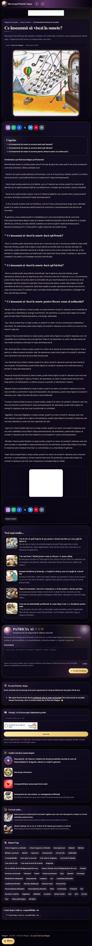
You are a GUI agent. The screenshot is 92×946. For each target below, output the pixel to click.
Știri (76, 894)
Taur (6, 899)
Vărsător (32, 899)
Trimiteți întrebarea (78, 671)
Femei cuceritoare (50, 873)
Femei (36, 873)
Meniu (8, 941)
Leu (51, 878)
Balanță (71, 848)
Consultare (9, 645)
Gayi (62, 873)
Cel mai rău (60, 853)
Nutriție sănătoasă (31, 884)
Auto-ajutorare (59, 848)
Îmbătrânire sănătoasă (14, 878)
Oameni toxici (47, 884)
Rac (81, 889)
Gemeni (70, 873)
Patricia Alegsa (17, 45)
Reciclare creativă (12, 894)
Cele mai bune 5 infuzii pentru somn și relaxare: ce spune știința (45, 556)
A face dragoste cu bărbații (15, 848)
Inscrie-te (46, 734)
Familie (83, 868)
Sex (70, 894)
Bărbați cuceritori (12, 853)
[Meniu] (42, 3)
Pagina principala (11, 22)
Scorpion (47, 894)
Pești (52, 889)
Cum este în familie (67, 858)
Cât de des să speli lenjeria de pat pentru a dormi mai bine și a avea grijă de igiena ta (50, 540)
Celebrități (72, 853)
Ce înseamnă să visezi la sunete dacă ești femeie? (31, 144)
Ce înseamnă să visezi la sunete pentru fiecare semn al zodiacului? (38, 151)
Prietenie (73, 889)
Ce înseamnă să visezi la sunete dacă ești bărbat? (31, 148)
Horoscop (80, 873)
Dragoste (49, 863)
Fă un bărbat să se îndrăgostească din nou (21, 868)
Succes (84, 894)
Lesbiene (43, 878)
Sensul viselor (25, 22)
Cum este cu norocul (28, 858)
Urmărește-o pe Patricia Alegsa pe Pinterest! (24, 159)
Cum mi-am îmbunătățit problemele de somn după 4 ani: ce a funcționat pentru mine (52, 605)
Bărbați (81, 848)
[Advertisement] (46, 13)
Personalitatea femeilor (37, 889)
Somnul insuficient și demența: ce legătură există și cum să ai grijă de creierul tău (51, 572)
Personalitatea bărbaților (15, 889)
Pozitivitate (61, 889)
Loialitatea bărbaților (65, 878)
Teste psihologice (18, 899)
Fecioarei (27, 873)
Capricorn (35, 853)
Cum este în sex (11, 863)
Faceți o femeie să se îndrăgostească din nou (59, 868)
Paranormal (60, 884)
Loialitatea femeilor (12, 884)
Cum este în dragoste (48, 858)
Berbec (24, 853)
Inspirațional (31, 878)
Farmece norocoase (12, 873)
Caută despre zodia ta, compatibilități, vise (22, 915)
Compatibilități (11, 858)
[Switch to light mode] (36, 3)
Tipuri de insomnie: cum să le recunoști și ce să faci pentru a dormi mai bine (51, 588)
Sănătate (36, 894)
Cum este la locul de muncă (31, 863)
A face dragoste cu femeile (40, 848)
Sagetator (26, 894)
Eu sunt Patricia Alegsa (18, 685)
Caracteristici (47, 853)
